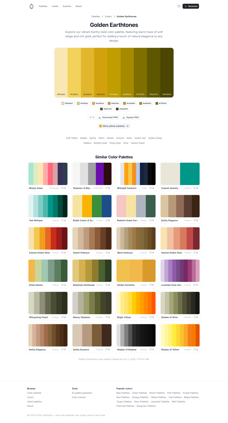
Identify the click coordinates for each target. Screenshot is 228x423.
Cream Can (140, 138)
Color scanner (79, 397)
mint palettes (178, 401)
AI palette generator (82, 392)
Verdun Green (138, 143)
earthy (93, 138)
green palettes (139, 392)
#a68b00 (147, 103)
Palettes (43, 6)
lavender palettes (160, 401)
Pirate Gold (115, 143)
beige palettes (191, 397)
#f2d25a (84, 103)
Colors (55, 6)
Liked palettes (34, 401)
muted (110, 138)
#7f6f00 (163, 103)
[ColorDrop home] (31, 6)
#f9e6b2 (69, 103)
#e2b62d (100, 103)
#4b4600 (123, 109)
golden (83, 138)
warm (102, 138)
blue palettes (123, 392)
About (79, 6)
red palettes (122, 397)
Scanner (67, 6)
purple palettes (190, 392)
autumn (120, 138)
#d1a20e (115, 103)
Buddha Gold (100, 143)
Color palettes (34, 392)
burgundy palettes (146, 406)
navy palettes (141, 401)
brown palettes (157, 392)
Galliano (87, 143)
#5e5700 (108, 109)
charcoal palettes (125, 406)
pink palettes (173, 392)
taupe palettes (124, 401)
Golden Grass (155, 138)
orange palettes (140, 397)
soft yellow (72, 138)
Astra (129, 138)
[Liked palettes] (178, 6)
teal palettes (175, 397)
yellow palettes (158, 397)
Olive (125, 143)
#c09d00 (131, 103)
